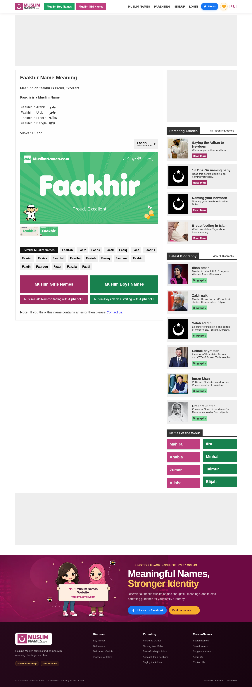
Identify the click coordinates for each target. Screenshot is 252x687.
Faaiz (82, 250)
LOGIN (193, 6)
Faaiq (123, 250)
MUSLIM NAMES (139, 6)
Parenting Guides (152, 640)
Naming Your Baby (153, 646)
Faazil (110, 250)
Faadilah (59, 258)
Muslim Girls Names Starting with (54, 299)
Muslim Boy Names (59, 6)
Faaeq (105, 258)
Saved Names (200, 646)
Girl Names (99, 646)
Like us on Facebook (150, 610)
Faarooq (42, 266)
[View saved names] (223, 6)
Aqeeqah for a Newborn (155, 657)
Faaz (135, 250)
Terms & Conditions (213, 680)
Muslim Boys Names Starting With (124, 299)
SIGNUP (179, 6)
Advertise (232, 680)
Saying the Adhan (152, 662)
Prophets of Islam (102, 657)
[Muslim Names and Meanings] (28, 6)
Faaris (95, 250)
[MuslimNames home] (33, 639)
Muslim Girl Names (91, 6)
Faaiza (42, 258)
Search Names (201, 640)
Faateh (91, 258)
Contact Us (199, 662)
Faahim (138, 258)
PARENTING (162, 6)
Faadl (86, 266)
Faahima (121, 258)
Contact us (114, 312)
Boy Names (99, 640)
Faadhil (150, 250)
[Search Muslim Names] (233, 6)
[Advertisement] (126, 40)
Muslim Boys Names (124, 284)
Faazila (72, 266)
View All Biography (223, 255)
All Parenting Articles (222, 130)
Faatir (57, 266)
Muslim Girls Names (54, 284)
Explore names (184, 610)
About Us (198, 657)
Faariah (27, 258)
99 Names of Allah (103, 651)
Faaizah (67, 250)
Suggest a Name (202, 651)
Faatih (26, 266)
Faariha (75, 258)
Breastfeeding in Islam (155, 651)
